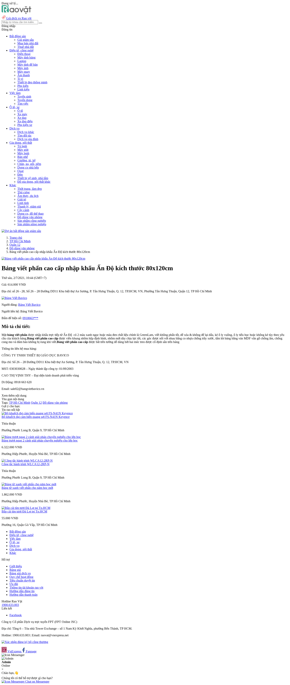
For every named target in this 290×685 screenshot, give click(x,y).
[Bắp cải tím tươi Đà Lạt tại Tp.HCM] (26, 508)
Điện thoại (23, 54)
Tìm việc (22, 103)
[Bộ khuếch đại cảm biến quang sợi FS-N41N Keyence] (37, 413)
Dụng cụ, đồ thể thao (30, 213)
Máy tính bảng (26, 57)
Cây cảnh (23, 210)
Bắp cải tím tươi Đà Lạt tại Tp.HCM (24, 511)
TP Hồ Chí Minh (20, 241)
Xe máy (22, 114)
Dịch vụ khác (25, 132)
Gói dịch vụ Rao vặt (18, 18)
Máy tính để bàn (27, 64)
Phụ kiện (22, 86)
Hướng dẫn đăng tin (22, 591)
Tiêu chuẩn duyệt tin (22, 580)
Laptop (21, 61)
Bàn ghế (22, 156)
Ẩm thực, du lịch (27, 196)
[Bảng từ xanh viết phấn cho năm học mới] (29, 484)
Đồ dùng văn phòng (29, 217)
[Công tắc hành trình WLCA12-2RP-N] (27, 460)
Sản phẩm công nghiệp (31, 220)
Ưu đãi (13, 584)
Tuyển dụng (24, 100)
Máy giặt (22, 149)
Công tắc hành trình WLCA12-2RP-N (26, 464)
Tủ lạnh (22, 146)
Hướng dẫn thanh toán (23, 594)
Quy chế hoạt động (21, 577)
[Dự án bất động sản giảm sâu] (21, 231)
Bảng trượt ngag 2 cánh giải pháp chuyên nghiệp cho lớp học (40, 440)
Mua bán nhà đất (27, 43)
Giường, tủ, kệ (26, 160)
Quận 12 (14, 244)
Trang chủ (15, 237)
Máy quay (23, 71)
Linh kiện (23, 89)
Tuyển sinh (24, 96)
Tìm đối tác (24, 135)
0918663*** (30, 318)
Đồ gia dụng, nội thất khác (34, 181)
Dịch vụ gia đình (27, 139)
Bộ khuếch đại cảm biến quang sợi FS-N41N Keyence (36, 416)
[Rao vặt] (16, 13)
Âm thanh (23, 75)
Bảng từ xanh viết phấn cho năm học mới (27, 487)
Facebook (15, 615)
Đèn (20, 174)
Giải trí (21, 199)
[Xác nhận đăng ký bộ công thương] (25, 642)
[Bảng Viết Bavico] (14, 298)
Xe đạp (21, 117)
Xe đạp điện (25, 121)
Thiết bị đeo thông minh (32, 82)
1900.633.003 (10, 605)
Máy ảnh (22, 68)
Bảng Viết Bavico (29, 304)
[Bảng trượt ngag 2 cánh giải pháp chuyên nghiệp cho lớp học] (41, 437)
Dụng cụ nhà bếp (28, 167)
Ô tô (20, 110)
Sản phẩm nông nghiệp (31, 224)
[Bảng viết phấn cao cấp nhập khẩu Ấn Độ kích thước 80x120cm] (43, 258)
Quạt (20, 171)
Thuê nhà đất (25, 46)
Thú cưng (23, 192)
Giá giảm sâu (25, 39)
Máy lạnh (23, 153)
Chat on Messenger (36, 681)
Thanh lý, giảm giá (29, 206)
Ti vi (20, 78)
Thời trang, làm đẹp (29, 188)
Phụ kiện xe (24, 125)
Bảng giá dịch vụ (20, 573)
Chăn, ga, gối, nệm (29, 164)
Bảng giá (15, 569)
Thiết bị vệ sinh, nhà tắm (32, 178)
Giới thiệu (15, 566)
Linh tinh (23, 203)
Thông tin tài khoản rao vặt (26, 587)
